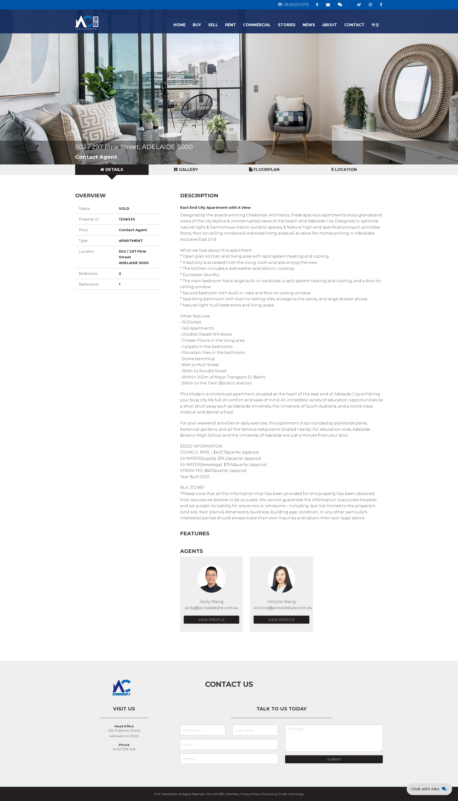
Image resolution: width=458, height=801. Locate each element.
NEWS (309, 25)
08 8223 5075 (296, 4)
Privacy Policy (250, 794)
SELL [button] (213, 25)
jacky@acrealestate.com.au (212, 608)
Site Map (233, 794)
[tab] (112, 169)
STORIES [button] (287, 25)
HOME (179, 25)
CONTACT (354, 25)
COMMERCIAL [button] (257, 25)
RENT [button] (230, 25)
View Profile (211, 619)
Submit (334, 759)
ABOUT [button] (329, 25)
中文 (375, 25)
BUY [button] (197, 25)
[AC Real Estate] (102, 15)
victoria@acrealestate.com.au (283, 608)
